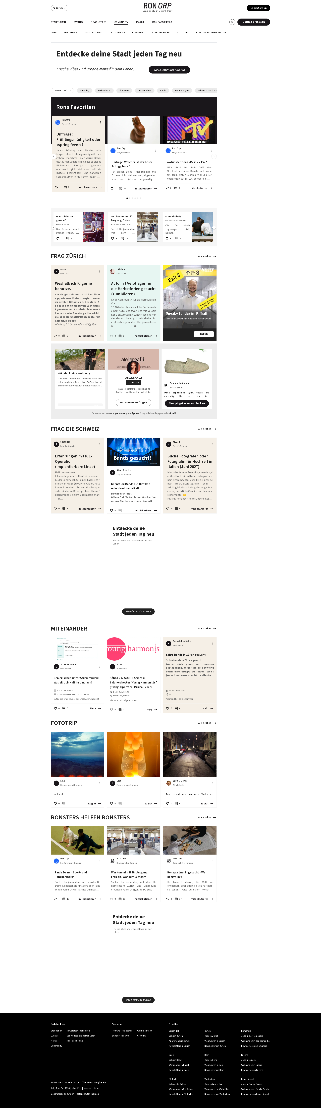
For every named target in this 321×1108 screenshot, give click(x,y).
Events (78, 22)
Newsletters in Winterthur (217, 1094)
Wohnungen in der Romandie (255, 1041)
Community (121, 22)
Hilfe (96, 1088)
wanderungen (182, 90)
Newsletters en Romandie (254, 1046)
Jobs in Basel (175, 1060)
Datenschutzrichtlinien (88, 1094)
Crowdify (141, 1035)
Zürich (207, 1031)
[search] (232, 22)
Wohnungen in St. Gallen (181, 1089)
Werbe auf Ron (144, 1030)
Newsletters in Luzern (252, 1070)
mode (163, 90)
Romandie (246, 1031)
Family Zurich (247, 1079)
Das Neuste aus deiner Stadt (81, 1035)
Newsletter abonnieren (169, 70)
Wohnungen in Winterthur (216, 1089)
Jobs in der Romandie (252, 1036)
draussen (124, 90)
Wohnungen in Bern (214, 1065)
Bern (206, 1055)
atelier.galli (133, 378)
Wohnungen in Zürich (214, 1041)
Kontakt (88, 1088)
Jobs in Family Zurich (251, 1084)
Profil (173, 413)
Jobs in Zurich (176, 1036)
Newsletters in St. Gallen (181, 1094)
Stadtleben (58, 22)
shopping (84, 90)
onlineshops (104, 90)
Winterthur (209, 1079)
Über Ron (76, 1088)
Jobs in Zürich (211, 1036)
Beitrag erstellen (254, 22)
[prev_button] (53, 156)
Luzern (244, 1055)
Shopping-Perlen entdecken (187, 403)
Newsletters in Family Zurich (255, 1094)
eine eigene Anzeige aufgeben (123, 413)
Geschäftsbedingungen (62, 1094)
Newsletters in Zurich (179, 1046)
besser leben (144, 90)
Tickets (204, 334)
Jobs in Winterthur (213, 1084)
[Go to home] (158, 6)
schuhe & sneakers (207, 90)
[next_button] (214, 156)
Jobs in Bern (210, 1060)
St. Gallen (173, 1079)
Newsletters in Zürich (215, 1046)
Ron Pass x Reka (162, 22)
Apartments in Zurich (179, 1041)
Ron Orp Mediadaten (122, 1030)
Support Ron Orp (120, 1035)
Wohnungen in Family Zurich (255, 1089)
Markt (140, 22)
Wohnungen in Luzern (251, 1065)
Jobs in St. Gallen (177, 1084)
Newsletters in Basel (179, 1070)
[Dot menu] (100, 122)
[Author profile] (57, 122)
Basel (171, 1055)
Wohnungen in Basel (179, 1065)
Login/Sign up (258, 8)
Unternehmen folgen (133, 402)
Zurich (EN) (174, 1031)
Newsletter (98, 22)
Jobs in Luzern (248, 1060)
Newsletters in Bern (214, 1070)
